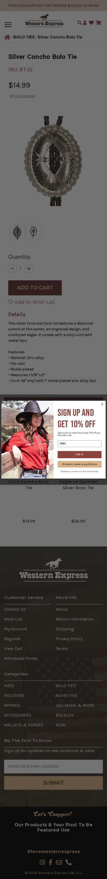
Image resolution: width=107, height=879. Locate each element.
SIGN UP (79, 454)
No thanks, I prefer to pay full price (79, 464)
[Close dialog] (102, 404)
